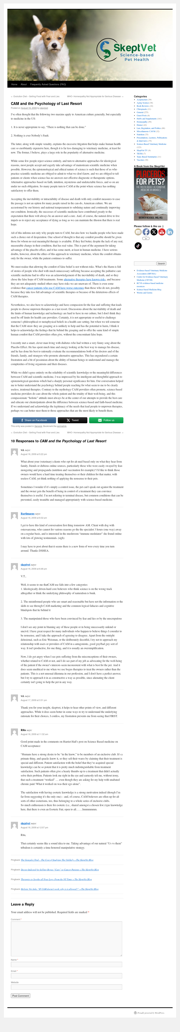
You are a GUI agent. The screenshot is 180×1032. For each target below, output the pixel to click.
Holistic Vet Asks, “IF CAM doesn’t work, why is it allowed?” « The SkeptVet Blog (60, 889)
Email (14, 970)
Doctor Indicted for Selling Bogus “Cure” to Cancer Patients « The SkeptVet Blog (60, 869)
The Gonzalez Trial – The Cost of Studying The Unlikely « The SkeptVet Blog (57, 859)
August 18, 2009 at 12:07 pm (34, 827)
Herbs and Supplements (147, 118)
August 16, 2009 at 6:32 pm (34, 517)
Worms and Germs (144, 292)
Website (15, 982)
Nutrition (140, 134)
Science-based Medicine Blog (149, 289)
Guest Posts (142, 115)
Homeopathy (142, 121)
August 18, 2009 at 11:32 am (34, 734)
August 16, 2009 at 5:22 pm (34, 454)
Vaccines (140, 159)
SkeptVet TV (142, 150)
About (24, 84)
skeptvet (44, 107)
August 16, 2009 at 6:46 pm (34, 568)
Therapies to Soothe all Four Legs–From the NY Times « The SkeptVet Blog (56, 879)
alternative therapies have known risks (84, 279)
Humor (140, 124)
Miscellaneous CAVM (146, 131)
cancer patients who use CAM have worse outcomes (55, 288)
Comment (16, 919)
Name (14, 959)
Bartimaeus (27, 513)
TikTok (140, 153)
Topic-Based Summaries (147, 156)
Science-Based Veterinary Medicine (151, 143)
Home (14, 84)
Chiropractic (142, 109)
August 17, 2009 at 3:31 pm (34, 700)
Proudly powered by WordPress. (151, 1012)
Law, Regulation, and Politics (149, 128)
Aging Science (143, 102)
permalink (61, 425)
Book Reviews (143, 105)
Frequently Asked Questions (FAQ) (48, 84)
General (38, 425)
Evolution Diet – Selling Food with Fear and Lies (35, 96)
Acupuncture (142, 99)
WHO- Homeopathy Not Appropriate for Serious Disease (95, 96)
